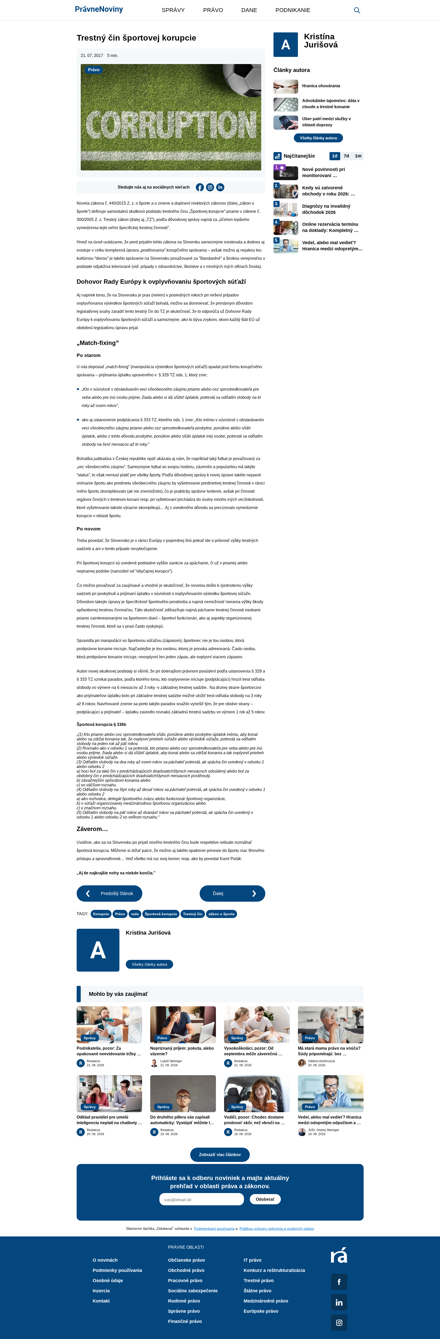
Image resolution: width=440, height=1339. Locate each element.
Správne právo (184, 1311)
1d (334, 155)
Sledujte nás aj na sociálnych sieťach (154, 187)
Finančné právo (185, 1321)
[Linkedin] (220, 187)
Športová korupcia (161, 914)
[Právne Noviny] (99, 10)
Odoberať (265, 1199)
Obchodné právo (186, 1270)
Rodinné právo (184, 1301)
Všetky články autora (149, 964)
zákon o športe (222, 914)
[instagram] (210, 187)
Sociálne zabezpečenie (193, 1290)
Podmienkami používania (214, 1228)
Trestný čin (192, 914)
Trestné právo (259, 1280)
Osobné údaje (108, 1280)
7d (346, 155)
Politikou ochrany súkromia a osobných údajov (277, 1228)
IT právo (253, 1260)
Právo (94, 70)
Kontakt (101, 1301)
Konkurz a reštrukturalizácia (274, 1270)
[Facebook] (200, 187)
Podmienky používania (117, 1270)
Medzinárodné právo (266, 1301)
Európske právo (261, 1311)
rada (135, 914)
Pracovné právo (185, 1280)
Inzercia (101, 1290)
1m (358, 155)
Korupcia (101, 914)
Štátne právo (257, 1290)
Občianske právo (186, 1260)
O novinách (105, 1260)
